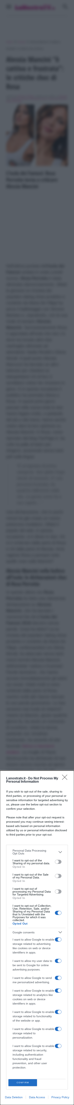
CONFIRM (23, 1082)
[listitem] (37, 852)
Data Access (37, 1097)
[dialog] (37, 938)
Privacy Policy (60, 1097)
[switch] (58, 862)
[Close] (66, 778)
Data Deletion (14, 1097)
